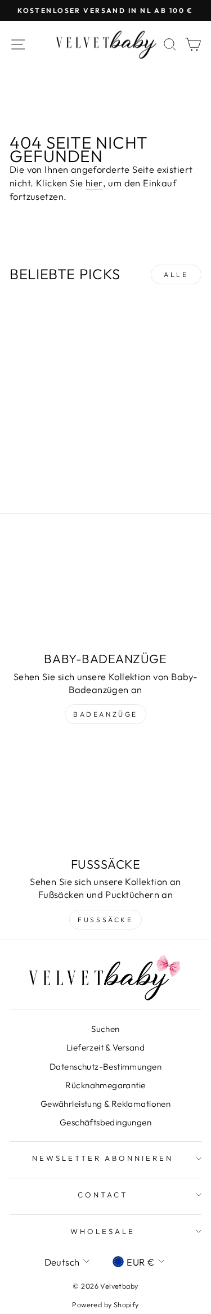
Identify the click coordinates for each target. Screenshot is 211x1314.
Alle (176, 274)
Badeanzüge (105, 714)
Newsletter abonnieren (102, 1158)
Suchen (105, 1029)
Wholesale (102, 1231)
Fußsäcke (105, 919)
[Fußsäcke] (105, 796)
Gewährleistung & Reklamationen (105, 1103)
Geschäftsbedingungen (105, 1122)
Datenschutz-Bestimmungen (105, 1066)
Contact (103, 1194)
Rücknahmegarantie (105, 1085)
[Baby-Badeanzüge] (105, 591)
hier (94, 183)
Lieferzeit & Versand (105, 1047)
